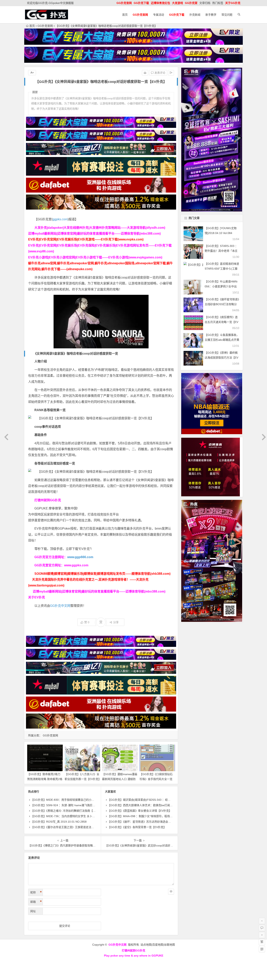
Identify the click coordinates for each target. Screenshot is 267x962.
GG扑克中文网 (60, 605)
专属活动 (158, 14)
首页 (125, 14)
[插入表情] (171, 892)
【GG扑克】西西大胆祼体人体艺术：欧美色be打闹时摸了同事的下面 (150, 805)
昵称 (36, 892)
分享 (116, 622)
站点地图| (146, 944)
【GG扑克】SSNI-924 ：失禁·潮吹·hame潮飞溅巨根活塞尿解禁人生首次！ (77, 805)
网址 (33, 911)
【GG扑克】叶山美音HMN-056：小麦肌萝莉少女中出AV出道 (221, 286)
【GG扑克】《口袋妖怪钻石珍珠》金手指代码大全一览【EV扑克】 (156, 779)
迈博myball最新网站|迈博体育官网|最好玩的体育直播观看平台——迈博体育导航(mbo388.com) (94, 233)
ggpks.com (60, 219)
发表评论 (159, 72)
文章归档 (204, 2)
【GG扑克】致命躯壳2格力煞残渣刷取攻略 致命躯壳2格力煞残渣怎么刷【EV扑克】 (44, 779)
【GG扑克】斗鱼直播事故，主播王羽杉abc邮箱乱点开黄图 (222, 339)
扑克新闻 (194, 14)
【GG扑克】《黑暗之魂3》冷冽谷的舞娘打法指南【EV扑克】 (68, 810)
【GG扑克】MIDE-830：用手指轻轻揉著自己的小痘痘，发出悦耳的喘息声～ (77, 799)
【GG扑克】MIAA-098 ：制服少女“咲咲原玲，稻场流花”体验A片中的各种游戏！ (156, 816)
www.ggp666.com (80, 557)
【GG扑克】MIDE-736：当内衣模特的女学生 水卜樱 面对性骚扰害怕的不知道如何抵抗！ (85, 816)
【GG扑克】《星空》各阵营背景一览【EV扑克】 (137, 827)
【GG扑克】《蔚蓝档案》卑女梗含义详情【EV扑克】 (140, 810)
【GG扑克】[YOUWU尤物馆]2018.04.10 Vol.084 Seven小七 (221, 233)
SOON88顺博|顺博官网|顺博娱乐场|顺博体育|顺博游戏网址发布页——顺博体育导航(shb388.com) (102, 573)
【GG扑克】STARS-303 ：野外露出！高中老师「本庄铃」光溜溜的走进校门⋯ (221, 250)
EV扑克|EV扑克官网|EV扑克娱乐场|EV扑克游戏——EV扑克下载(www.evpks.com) (85, 239)
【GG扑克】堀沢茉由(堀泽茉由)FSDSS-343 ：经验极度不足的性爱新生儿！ (154, 799)
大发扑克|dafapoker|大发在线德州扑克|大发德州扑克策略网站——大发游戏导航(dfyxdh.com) (99, 227)
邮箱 (36, 902)
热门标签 (217, 2)
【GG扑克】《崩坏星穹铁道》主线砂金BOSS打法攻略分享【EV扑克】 (222, 304)
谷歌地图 (169, 944)
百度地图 (157, 944)
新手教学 (210, 14)
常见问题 (226, 14)
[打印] (145, 72)
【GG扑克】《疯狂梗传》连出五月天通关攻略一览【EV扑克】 (221, 322)
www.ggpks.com (76, 565)
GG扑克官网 (45, 25)
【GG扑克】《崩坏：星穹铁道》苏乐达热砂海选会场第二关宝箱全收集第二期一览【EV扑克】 (164, 821)
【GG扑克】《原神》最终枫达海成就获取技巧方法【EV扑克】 (221, 357)
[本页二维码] (262, 949)
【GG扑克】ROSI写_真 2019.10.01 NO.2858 (59, 821)
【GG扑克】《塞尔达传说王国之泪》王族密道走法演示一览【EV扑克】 (74, 827)
